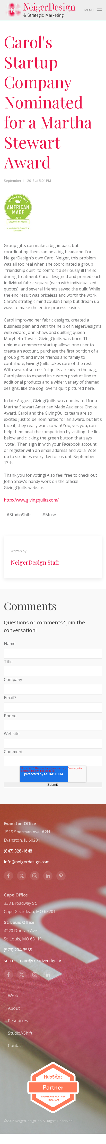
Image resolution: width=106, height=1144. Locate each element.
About (14, 1008)
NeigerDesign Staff (35, 562)
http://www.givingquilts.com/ (31, 500)
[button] (93, 10)
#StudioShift (18, 515)
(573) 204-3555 (18, 950)
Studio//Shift (20, 1033)
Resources (18, 1020)
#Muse (49, 515)
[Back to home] (40, 10)
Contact (15, 1045)
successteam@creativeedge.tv (32, 960)
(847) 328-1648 (18, 851)
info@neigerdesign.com (26, 862)
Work (13, 996)
